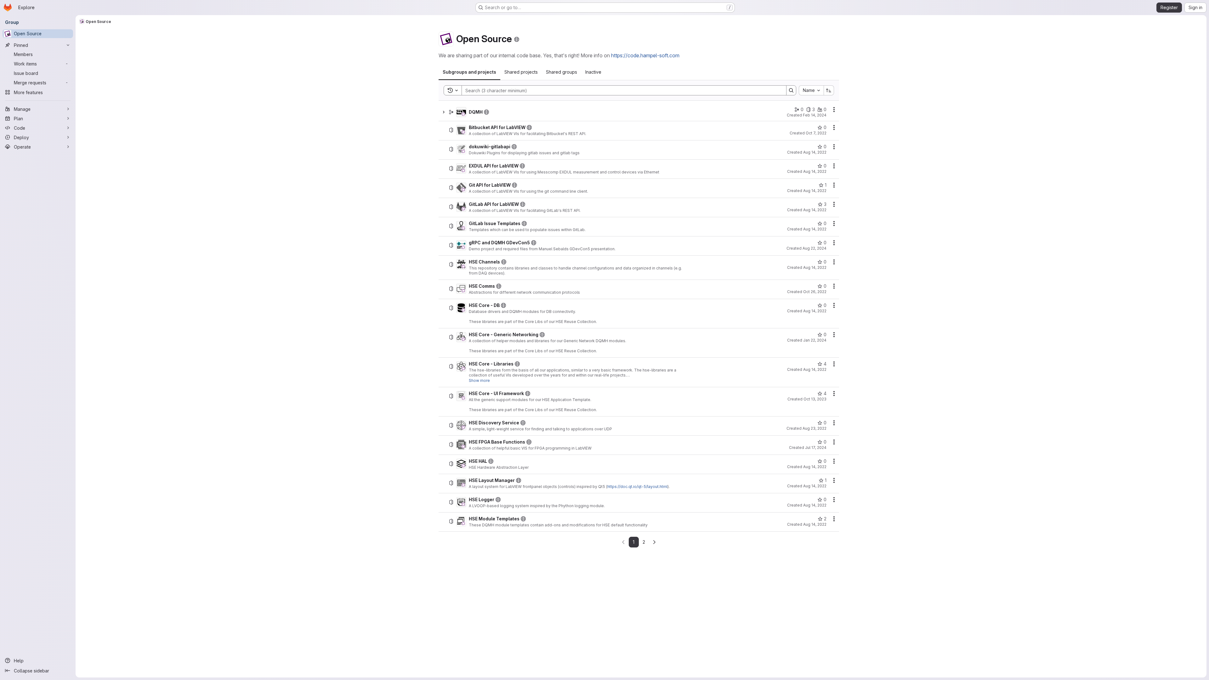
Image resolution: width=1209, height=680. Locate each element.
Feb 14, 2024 (814, 115)
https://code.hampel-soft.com (645, 55)
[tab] (469, 72)
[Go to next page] (654, 542)
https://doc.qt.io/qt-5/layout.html (637, 486)
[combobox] (811, 90)
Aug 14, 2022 (814, 152)
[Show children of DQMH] (444, 112)
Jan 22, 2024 (814, 340)
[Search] (791, 90)
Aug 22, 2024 (814, 248)
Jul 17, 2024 (815, 447)
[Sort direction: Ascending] (829, 90)
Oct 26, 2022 (814, 291)
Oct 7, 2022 (816, 133)
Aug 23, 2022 (814, 428)
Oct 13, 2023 (814, 399)
